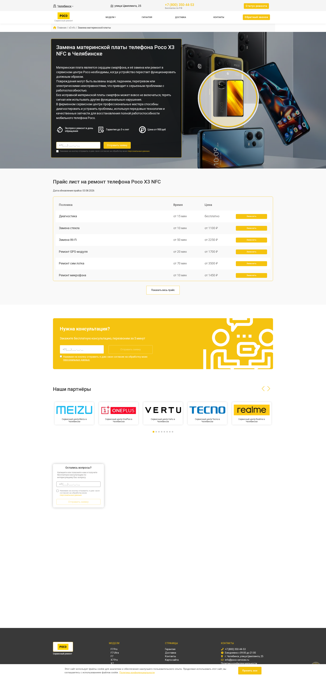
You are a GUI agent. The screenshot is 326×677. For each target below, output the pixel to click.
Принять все (249, 670)
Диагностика (68, 216)
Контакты (218, 17)
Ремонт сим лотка (71, 263)
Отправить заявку (117, 145)
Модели (110, 17)
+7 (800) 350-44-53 (179, 4)
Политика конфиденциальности (137, 672)
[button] (263, 388)
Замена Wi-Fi (68, 240)
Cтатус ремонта (256, 6)
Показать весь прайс (163, 290)
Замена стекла (69, 228)
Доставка (180, 17)
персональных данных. (139, 151)
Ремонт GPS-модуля (73, 251)
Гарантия (147, 17)
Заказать (252, 216)
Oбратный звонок (256, 17)
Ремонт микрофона (72, 275)
